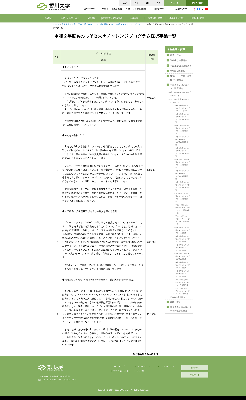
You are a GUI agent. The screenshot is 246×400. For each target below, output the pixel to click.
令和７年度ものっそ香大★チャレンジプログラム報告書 (182, 230)
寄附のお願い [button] (197, 3)
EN (147, 3)
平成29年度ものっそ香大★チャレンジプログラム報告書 (182, 291)
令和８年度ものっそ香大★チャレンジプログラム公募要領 (182, 108)
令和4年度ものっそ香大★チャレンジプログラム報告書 (182, 256)
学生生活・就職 (69, 24)
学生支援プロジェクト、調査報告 (93, 24)
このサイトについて (145, 366)
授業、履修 (175, 55)
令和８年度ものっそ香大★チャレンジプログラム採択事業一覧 (182, 118)
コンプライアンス (167, 366)
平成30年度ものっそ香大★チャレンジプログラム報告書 (182, 282)
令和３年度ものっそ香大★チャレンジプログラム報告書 (182, 265)
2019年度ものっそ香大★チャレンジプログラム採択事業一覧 (182, 197)
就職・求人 (175, 302)
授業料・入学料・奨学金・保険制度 (180, 78)
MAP (125, 3)
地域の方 (159, 9)
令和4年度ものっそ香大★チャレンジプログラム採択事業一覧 (182, 163)
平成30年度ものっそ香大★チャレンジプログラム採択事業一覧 (182, 209)
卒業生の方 (181, 9)
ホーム (56, 24)
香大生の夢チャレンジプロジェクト (180, 94)
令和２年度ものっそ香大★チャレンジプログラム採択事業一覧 (182, 186)
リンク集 (140, 371)
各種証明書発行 (177, 71)
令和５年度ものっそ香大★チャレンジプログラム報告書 (182, 247)
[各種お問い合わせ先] (136, 3)
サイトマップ (118, 366)
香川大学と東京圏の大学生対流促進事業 (180, 309)
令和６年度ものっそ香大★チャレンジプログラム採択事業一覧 (182, 141)
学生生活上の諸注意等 (180, 65)
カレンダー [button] (175, 3)
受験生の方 (89, 9)
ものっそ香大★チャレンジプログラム (127, 24)
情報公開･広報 (197, 18)
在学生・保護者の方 (112, 9)
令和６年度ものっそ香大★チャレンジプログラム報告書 (182, 238)
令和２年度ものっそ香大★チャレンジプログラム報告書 (182, 273)
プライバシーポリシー (122, 371)
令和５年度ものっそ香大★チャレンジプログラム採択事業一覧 (182, 152)
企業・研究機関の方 (136, 9)
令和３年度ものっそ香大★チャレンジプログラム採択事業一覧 (182, 175)
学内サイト (195, 375)
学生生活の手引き (178, 60)
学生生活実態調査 (177, 297)
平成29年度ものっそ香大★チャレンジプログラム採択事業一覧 (182, 220)
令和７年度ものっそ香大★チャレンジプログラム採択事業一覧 (182, 129)
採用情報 (195, 367)
